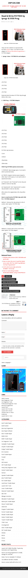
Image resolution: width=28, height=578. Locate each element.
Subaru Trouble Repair (7, 517)
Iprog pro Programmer (9, 279)
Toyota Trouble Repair (7, 520)
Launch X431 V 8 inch (7, 410)
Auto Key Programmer (7, 428)
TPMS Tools (5, 522)
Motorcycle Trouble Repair (8, 501)
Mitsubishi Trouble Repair (8, 499)
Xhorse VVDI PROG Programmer (15, 51)
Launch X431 (5, 407)
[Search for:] (14, 357)
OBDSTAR (4, 506)
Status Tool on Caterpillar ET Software (11, 557)
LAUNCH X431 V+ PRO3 (8, 412)
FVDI (3, 459)
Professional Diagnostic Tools (9, 403)
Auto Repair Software (7, 431)
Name (3, 332)
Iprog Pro (8, 276)
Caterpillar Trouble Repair (8, 444)
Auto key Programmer (7, 405)
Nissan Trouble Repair (7, 504)
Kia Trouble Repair (6, 480)
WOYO (3, 535)
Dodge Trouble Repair (7, 449)
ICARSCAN (4, 414)
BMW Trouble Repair (7, 439)
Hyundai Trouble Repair (7, 475)
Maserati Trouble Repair (8, 491)
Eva (13, 21)
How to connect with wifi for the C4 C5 (11, 562)
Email (3, 337)
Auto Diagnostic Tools (7, 400)
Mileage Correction (6, 496)
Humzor (4, 473)
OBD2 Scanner (5, 398)
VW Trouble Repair (6, 530)
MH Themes (23, 568)
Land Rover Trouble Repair (8, 483)
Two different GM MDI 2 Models (10, 559)
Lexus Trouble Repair (7, 488)
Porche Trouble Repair (7, 512)
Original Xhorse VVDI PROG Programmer (13, 285)
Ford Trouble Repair (7, 454)
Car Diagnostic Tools (7, 402)
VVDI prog (5, 288)
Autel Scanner (5, 425)
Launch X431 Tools (6, 486)
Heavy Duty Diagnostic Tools (9, 467)
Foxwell (3, 457)
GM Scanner (5, 462)
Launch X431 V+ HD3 (7, 416)
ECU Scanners (5, 452)
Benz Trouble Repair (7, 433)
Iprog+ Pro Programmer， (10, 282)
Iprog (7, 49)
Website (4, 341)
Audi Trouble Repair (6, 423)
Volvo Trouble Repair (7, 527)
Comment (4, 320)
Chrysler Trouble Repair (7, 446)
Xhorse (3, 538)
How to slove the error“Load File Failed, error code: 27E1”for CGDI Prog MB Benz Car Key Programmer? (14, 263)
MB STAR (4, 493)
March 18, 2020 (6, 21)
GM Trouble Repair (6, 465)
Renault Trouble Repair (7, 514)
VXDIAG (3, 533)
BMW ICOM (5, 436)
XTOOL (3, 540)
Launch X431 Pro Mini (7, 409)
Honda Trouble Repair (7, 470)
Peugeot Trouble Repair (8, 509)
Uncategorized (5, 525)
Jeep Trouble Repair (6, 478)
